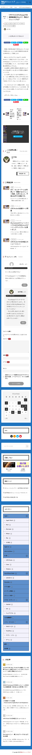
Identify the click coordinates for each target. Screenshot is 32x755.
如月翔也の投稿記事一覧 (11, 497)
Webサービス (16, 23)
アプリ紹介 (8, 586)
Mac (8, 538)
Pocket (16, 44)
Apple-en (7, 546)
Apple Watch (10, 520)
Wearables (7, 582)
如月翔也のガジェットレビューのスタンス (16, 492)
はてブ (20, 42)
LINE (26, 42)
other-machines (9, 551)
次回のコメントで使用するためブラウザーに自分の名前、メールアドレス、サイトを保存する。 (17, 376)
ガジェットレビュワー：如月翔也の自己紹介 (17, 488)
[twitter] (17, 436)
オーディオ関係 (9, 591)
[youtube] (20, 436)
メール (5, 362)
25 (12, 412)
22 (25, 409)
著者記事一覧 (22, 173)
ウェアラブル (10, 613)
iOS (8, 608)
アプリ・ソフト (11, 635)
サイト (5, 368)
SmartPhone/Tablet (10, 573)
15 (25, 406)
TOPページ (5, 7)
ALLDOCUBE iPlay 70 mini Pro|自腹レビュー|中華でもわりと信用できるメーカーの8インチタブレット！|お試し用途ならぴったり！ (16, 669)
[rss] (14, 436)
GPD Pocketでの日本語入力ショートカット (14, 718)
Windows (22, 23)
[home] (11, 436)
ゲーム (12, 220)
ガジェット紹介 (9, 595)
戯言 (14, 25)
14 (22, 406)
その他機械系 (9, 617)
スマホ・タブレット (10, 600)
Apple (7, 516)
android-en (10, 577)
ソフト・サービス (7, 25)
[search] (27, 446)
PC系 (11, 7)
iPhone (9, 533)
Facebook (8, 42)
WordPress (10, 631)
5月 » (25, 418)
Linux (15, 7)
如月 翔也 (20, 292)
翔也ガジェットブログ (13, 2)
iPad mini (9, 529)
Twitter (14, 42)
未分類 (7, 648)
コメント (5, 338)
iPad (8, 524)
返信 (24, 285)
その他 (9, 542)
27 (19, 412)
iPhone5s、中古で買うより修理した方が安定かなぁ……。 (19, 114)
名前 (4, 355)
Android (9, 604)
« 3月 (6, 418)
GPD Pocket (13, 239)
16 (6, 409)
